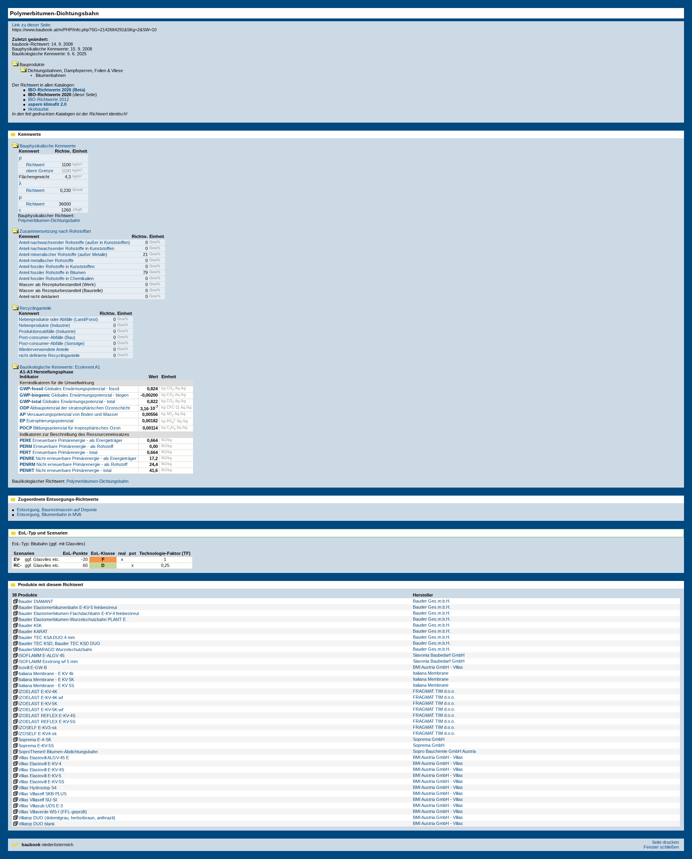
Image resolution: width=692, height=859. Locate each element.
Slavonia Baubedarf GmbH (439, 655)
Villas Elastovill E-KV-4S (41, 769)
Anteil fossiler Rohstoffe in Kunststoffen (57, 266)
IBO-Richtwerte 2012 (48, 99)
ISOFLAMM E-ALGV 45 (41, 655)
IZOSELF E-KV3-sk (37, 727)
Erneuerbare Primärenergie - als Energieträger (71, 440)
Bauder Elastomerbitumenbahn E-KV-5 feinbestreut (67, 607)
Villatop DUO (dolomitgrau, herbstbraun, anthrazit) (66, 817)
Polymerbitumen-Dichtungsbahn (49, 220)
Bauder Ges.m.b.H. (432, 601)
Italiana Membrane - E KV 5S (46, 685)
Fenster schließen (661, 847)
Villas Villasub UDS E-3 (40, 805)
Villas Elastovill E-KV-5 (39, 775)
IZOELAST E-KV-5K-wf (40, 709)
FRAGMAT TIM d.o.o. (434, 691)
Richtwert (35, 164)
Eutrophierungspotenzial (46, 420)
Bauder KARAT (33, 631)
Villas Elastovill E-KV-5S (41, 781)
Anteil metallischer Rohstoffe (46, 260)
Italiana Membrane (431, 673)
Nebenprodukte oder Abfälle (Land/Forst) (58, 319)
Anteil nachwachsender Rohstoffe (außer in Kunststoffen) (74, 242)
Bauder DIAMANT (35, 601)
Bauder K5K (30, 625)
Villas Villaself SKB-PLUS (42, 793)
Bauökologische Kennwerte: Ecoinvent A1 (59, 367)
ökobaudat (38, 109)
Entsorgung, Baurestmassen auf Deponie (57, 509)
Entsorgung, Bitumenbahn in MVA (49, 514)
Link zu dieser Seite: (31, 24)
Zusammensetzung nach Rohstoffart (54, 231)
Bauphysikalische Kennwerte (47, 145)
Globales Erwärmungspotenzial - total (67, 401)
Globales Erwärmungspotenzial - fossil (69, 388)
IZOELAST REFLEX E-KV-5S (46, 721)
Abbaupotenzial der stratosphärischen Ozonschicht (75, 407)
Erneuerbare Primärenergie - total (58, 452)
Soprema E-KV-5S (36, 745)
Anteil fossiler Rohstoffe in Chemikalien (56, 278)
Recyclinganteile (34, 308)
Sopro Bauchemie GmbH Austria (444, 751)
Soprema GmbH (429, 739)
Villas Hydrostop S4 (37, 787)
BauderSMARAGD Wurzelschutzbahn (55, 649)
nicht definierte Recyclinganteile (49, 355)
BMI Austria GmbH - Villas (438, 667)
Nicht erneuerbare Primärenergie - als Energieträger (78, 458)
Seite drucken (665, 842)
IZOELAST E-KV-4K (37, 691)
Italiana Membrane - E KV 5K (46, 679)
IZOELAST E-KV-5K (37, 703)
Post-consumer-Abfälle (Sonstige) (51, 343)
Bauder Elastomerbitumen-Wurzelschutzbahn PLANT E (72, 619)
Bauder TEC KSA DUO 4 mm (46, 637)
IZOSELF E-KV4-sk (37, 733)
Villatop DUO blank (36, 823)
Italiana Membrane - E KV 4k (46, 673)
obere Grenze (39, 170)
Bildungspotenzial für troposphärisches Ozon (70, 427)
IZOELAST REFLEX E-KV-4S (46, 715)
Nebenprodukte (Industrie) (44, 325)
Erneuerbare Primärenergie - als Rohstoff (66, 446)
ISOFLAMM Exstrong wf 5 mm (48, 661)
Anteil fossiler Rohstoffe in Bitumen (52, 272)
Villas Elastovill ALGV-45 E (43, 757)
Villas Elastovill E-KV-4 (39, 763)
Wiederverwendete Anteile (44, 349)
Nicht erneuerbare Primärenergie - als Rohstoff (73, 464)
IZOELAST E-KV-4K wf (40, 697)
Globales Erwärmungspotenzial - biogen (74, 395)
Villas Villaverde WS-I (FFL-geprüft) (52, 811)
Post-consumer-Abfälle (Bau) (47, 337)
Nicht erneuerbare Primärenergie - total (65, 470)
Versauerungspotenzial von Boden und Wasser (69, 414)
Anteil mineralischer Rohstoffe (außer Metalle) (63, 254)
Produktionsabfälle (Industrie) (47, 331)
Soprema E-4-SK (34, 739)
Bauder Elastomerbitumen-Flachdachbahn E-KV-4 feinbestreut (78, 613)
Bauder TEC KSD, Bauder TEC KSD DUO (59, 643)
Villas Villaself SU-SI (37, 799)
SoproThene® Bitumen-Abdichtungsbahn (58, 751)
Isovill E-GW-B (32, 667)
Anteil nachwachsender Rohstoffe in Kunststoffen (66, 248)
